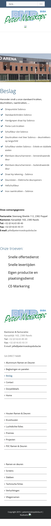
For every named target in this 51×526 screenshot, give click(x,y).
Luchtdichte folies (14, 426)
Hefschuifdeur (12, 185)
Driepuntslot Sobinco (15, 109)
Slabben (10, 477)
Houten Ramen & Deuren (18, 413)
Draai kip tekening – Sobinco (19, 174)
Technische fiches (14, 483)
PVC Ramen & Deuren (16, 446)
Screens (9, 470)
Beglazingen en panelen (17, 369)
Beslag (9, 375)
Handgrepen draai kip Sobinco (20, 120)
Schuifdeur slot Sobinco (16, 131)
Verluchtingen (12, 490)
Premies (10, 433)
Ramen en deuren (14, 464)
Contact (9, 382)
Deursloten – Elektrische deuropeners (23, 179)
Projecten (10, 439)
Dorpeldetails (12, 388)
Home (9, 395)
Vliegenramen (12, 497)
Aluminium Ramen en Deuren (20, 362)
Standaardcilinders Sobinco (18, 114)
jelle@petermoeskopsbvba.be (22, 230)
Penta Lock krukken (14, 126)
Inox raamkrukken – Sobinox (19, 191)
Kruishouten (12, 419)
